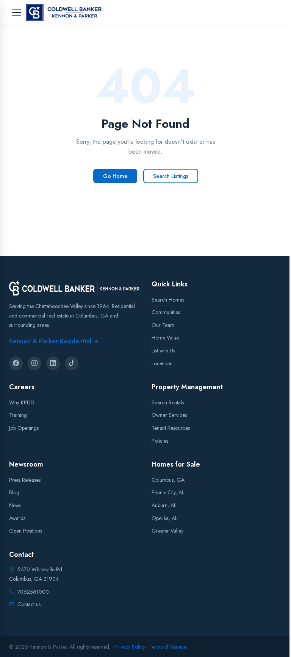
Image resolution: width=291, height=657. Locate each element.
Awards (17, 518)
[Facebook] (16, 363)
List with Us (163, 350)
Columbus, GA (168, 479)
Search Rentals (168, 402)
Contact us (29, 604)
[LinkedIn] (53, 363)
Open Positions (25, 530)
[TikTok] (71, 363)
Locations (162, 363)
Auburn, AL (164, 505)
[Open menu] (16, 12)
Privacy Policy (129, 647)
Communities (166, 312)
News (15, 505)
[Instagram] (34, 363)
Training (18, 415)
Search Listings (170, 176)
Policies (160, 440)
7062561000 (33, 591)
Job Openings (24, 428)
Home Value (165, 337)
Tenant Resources (171, 428)
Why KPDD (21, 402)
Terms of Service (167, 647)
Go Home (115, 176)
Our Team (163, 324)
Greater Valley (167, 530)
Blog (14, 492)
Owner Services (169, 415)
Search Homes (168, 299)
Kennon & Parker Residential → (54, 340)
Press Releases (25, 479)
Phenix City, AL (168, 492)
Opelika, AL (164, 518)
